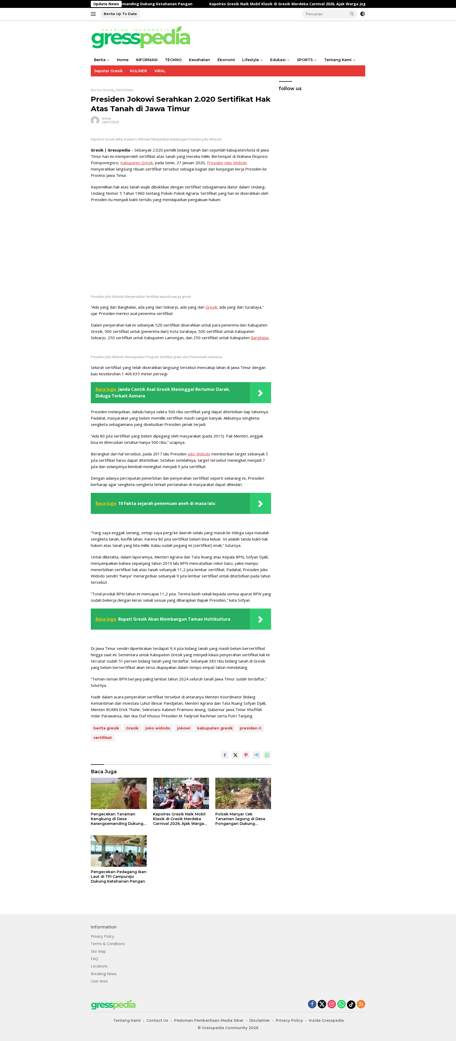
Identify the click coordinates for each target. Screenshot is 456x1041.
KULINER (138, 71)
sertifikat (102, 737)
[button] (352, 13)
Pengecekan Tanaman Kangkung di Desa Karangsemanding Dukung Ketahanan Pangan (117, 819)
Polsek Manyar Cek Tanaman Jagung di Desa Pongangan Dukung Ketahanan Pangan (240, 819)
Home (123, 59)
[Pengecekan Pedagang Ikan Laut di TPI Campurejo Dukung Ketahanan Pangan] (119, 851)
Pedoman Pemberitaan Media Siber (209, 1020)
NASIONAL (125, 89)
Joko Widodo (199, 453)
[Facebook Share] (225, 755)
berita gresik (106, 728)
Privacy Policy (102, 936)
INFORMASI (147, 59)
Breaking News (104, 973)
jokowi (183, 728)
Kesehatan (199, 59)
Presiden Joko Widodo (227, 162)
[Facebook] (312, 1004)
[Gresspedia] (143, 36)
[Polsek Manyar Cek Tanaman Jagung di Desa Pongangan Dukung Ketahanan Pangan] (243, 793)
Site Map (98, 951)
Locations (99, 966)
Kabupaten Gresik (136, 162)
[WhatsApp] (341, 1004)
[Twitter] (322, 1004)
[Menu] (94, 13)
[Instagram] (331, 1004)
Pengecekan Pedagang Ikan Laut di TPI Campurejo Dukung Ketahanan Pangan (118, 876)
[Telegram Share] (256, 755)
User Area (99, 981)
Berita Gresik (102, 89)
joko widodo (157, 728)
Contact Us (157, 1020)
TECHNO (173, 59)
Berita (100, 59)
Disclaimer (259, 1020)
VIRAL (160, 71)
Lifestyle (250, 59)
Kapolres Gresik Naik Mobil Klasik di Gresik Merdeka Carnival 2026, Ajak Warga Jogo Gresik (265, 4)
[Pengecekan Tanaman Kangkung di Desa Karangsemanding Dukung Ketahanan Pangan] (119, 793)
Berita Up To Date (120, 14)
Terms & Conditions (108, 943)
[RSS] (361, 1004)
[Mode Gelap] (362, 13)
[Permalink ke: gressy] (95, 119)
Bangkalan (260, 337)
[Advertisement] (181, 245)
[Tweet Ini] (235, 755)
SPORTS (305, 59)
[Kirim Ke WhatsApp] (267, 755)
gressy (106, 118)
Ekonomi (226, 59)
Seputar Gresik (108, 71)
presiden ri (250, 728)
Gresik (211, 307)
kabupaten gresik (215, 728)
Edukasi (278, 59)
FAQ (94, 958)
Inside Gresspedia (326, 1020)
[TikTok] (351, 1004)
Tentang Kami (338, 59)
